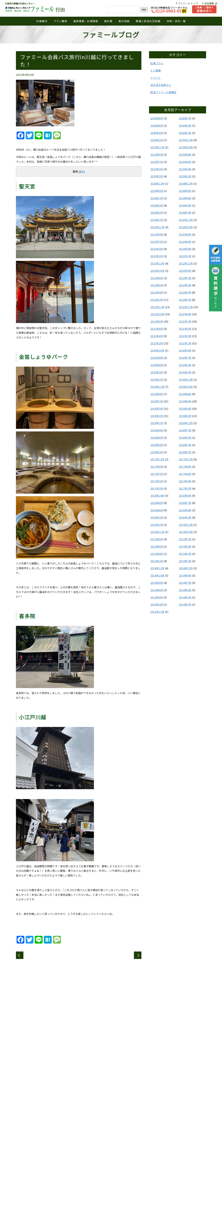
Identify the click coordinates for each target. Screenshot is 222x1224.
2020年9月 (185, 350)
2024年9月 (156, 191)
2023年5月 (156, 249)
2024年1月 (156, 220)
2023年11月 (157, 227)
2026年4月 (156, 133)
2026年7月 (185, 118)
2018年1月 (185, 452)
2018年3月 (185, 445)
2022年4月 (156, 292)
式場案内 (41, 21)
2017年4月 (185, 481)
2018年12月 (186, 423)
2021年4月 (156, 336)
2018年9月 (156, 430)
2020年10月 (157, 350)
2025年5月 (156, 169)
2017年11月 (186, 459)
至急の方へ (204, 9)
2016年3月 (156, 517)
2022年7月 (185, 278)
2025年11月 (157, 147)
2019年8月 (185, 394)
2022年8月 (156, 278)
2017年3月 (156, 488)
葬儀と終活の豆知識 (148, 21)
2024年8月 (185, 191)
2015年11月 (157, 532)
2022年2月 (156, 300)
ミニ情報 (155, 70)
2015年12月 (186, 525)
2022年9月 (185, 271)
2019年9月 (156, 394)
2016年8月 (156, 503)
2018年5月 (185, 438)
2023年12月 (186, 220)
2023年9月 (156, 234)
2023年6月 (185, 242)
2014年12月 (157, 568)
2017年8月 (185, 467)
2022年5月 (185, 285)
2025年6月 (185, 162)
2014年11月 (186, 568)
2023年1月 (185, 256)
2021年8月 (156, 321)
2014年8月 (156, 583)
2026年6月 (156, 126)
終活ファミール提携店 (163, 92)
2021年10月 (157, 314)
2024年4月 (185, 205)
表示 (81, 171)
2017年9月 (156, 467)
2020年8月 (156, 358)
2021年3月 (185, 336)
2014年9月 (185, 575)
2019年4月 (185, 409)
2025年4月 (185, 169)
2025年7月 (156, 162)
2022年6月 (156, 285)
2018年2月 (156, 452)
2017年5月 (156, 481)
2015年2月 (156, 561)
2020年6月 (156, 365)
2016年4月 (185, 510)
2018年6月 (156, 438)
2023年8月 (185, 234)
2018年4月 (156, 445)
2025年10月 (186, 147)
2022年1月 (185, 300)
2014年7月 (185, 583)
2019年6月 (185, 401)
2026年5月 (185, 126)
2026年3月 (185, 133)
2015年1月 (185, 561)
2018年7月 (185, 430)
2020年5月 (185, 365)
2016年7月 (185, 503)
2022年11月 (186, 263)
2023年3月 (156, 256)
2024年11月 (186, 184)
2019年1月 (156, 423)
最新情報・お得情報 (85, 21)
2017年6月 (185, 474)
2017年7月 (156, 474)
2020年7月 (185, 358)
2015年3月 (185, 554)
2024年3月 (156, 213)
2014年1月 (185, 604)
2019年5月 (156, 409)
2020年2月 (185, 372)
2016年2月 (185, 517)
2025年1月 (185, 176)
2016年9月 (185, 496)
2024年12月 (157, 184)
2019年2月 (185, 416)
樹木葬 (108, 21)
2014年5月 (185, 590)
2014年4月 (156, 597)
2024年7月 (156, 198)
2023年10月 (186, 227)
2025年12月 (186, 140)
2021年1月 (185, 343)
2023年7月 (156, 242)
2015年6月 (156, 546)
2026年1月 (156, 140)
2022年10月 (157, 271)
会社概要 (209, 3)
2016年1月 (156, 525)
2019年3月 (156, 416)
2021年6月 (156, 329)
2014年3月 (185, 597)
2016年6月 (156, 510)
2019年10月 (186, 387)
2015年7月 (185, 539)
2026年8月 (156, 118)
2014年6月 (156, 590)
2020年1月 (156, 380)
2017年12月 (157, 459)
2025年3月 (156, 176)
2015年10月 (186, 532)
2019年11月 (157, 387)
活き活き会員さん (160, 85)
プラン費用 (60, 21)
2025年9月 (156, 155)
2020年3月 (156, 372)
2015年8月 (156, 539)
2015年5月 (185, 546)
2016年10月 (157, 496)
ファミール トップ (188, 3)
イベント (155, 78)
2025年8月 (185, 155)
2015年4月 (156, 554)
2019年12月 (186, 380)
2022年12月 (157, 263)
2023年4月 (185, 249)
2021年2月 (156, 343)
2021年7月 (185, 321)
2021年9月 (185, 314)
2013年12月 (157, 612)
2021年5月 (185, 329)
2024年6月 (185, 198)
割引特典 (124, 21)
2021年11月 (186, 307)
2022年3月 (185, 292)
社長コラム (156, 63)
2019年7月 (156, 401)
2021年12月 (157, 307)
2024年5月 (156, 205)
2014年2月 (156, 604)
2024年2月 (185, 213)
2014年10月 (157, 575)
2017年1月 (185, 488)
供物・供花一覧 (176, 21)
